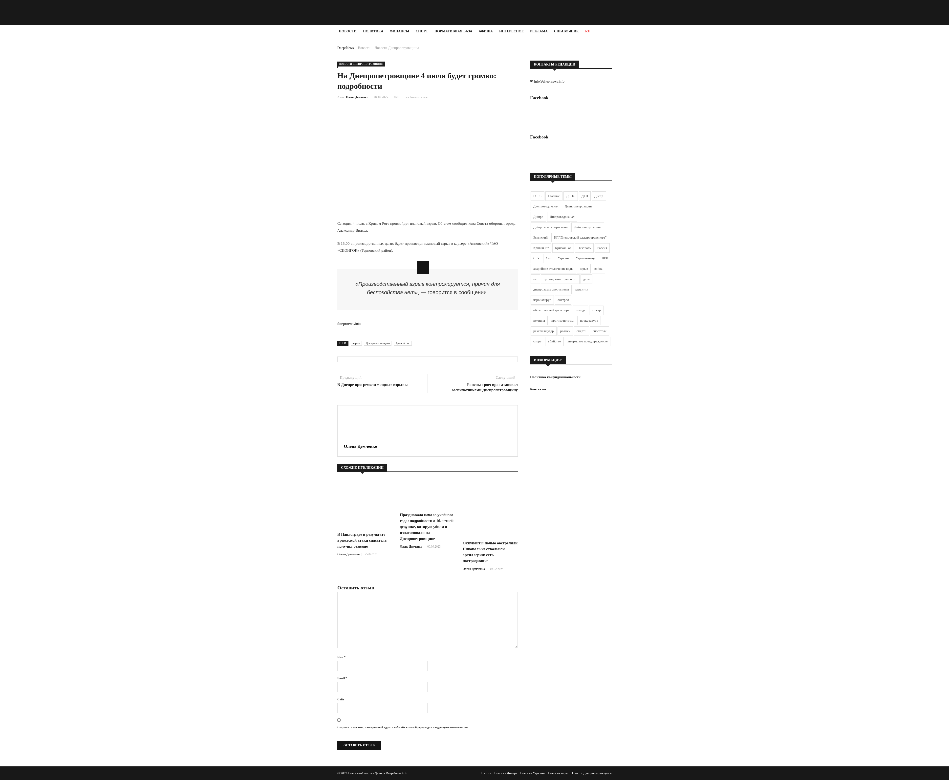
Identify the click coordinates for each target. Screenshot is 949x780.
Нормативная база (453, 31)
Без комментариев (416, 97)
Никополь (584, 248)
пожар (596, 310)
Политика (373, 31)
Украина (563, 258)
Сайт (340, 699)
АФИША (486, 31)
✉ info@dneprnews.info (547, 81)
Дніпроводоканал (562, 217)
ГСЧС (537, 196)
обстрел (563, 300)
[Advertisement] (29, 112)
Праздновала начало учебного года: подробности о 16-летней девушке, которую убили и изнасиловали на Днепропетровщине (426, 527)
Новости (348, 31)
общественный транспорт (551, 310)
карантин (581, 289)
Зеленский (540, 237)
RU (587, 31)
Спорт (422, 31)
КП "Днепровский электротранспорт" (580, 237)
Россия (602, 248)
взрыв (356, 343)
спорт (537, 341)
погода (580, 310)
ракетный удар (543, 331)
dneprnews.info (349, 324)
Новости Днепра (505, 773)
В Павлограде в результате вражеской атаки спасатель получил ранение (362, 540)
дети (586, 279)
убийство (554, 341)
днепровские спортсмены (551, 289)
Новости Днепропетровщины (397, 48)
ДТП (585, 196)
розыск (565, 331)
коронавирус (542, 300)
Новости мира (558, 773)
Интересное (511, 31)
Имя (341, 657)
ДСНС (570, 196)
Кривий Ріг (541, 248)
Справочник (566, 31)
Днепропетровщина (378, 343)
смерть (581, 331)
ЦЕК (605, 258)
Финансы (399, 31)
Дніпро (538, 217)
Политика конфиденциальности (555, 377)
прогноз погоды (562, 320)
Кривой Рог (402, 343)
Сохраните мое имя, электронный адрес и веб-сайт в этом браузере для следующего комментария (402, 727)
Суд (548, 258)
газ (535, 279)
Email (342, 678)
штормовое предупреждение (587, 341)
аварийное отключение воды (553, 268)
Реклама (539, 31)
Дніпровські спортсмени (550, 227)
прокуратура (589, 320)
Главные (554, 196)
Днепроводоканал (545, 206)
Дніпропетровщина (587, 227)
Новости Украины (532, 773)
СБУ (536, 258)
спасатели (599, 331)
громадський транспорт (560, 279)
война (598, 268)
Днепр (598, 196)
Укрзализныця (585, 258)
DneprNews (345, 48)
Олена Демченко (357, 97)
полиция (539, 320)
